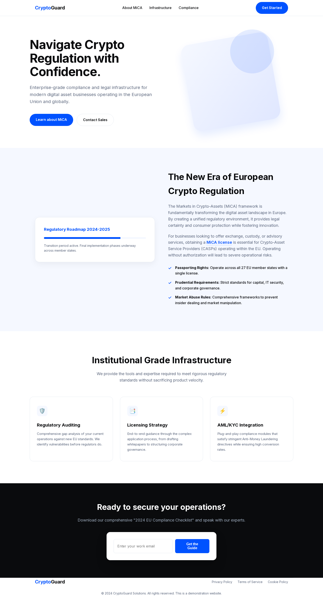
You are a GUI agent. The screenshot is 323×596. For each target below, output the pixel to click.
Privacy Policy (222, 582)
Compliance (189, 7)
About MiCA (132, 7)
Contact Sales (95, 120)
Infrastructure (160, 7)
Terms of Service (250, 582)
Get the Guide (192, 546)
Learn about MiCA (51, 119)
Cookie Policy (278, 582)
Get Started (272, 7)
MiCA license (219, 242)
